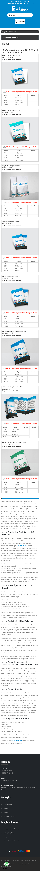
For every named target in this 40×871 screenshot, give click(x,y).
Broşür (34, 860)
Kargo (6, 837)
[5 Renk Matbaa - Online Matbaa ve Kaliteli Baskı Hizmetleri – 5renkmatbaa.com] (20, 9)
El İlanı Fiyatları (18, 860)
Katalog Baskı (6, 860)
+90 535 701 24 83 (28, 4)
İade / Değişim (9, 833)
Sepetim (22, 22)
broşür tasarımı (22, 546)
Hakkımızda (8, 804)
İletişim (6, 808)
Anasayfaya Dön (10, 816)
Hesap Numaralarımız (11, 829)
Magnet (27, 860)
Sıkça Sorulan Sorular (9, 32)
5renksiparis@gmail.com (21, 1)
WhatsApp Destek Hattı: (14, 4)
